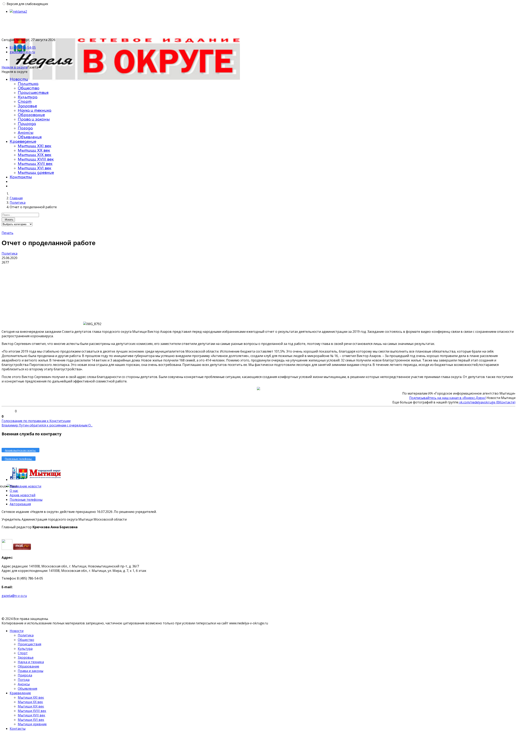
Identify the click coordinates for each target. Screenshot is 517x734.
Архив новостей (22, 495)
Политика (28, 84)
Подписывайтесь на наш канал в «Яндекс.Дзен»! (447, 398)
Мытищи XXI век (34, 146)
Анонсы (25, 133)
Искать (8, 219)
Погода (25, 128)
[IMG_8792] (42, 295)
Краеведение (23, 142)
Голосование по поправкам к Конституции (36, 421)
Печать (7, 233)
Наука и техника (34, 110)
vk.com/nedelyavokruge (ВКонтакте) (486, 402)
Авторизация (20, 504)
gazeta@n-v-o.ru (22, 52)
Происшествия (33, 93)
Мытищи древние (36, 173)
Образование (31, 115)
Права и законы (34, 119)
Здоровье (27, 106)
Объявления (30, 137)
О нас (14, 490)
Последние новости (25, 486)
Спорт (25, 102)
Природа (27, 124)
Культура (27, 97)
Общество (28, 88)
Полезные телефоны (26, 499)
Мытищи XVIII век (36, 159)
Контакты (21, 177)
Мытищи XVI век (34, 168)
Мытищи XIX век (34, 155)
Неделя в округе (14, 67)
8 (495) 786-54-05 (23, 47)
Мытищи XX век (34, 150)
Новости (19, 79)
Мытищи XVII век (35, 164)
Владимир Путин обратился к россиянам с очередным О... (47, 425)
